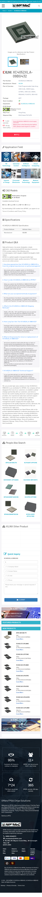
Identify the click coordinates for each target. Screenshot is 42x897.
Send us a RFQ (6, 816)
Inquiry (24, 851)
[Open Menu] (3, 6)
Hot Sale (32, 849)
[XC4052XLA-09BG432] (11, 533)
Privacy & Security (11, 885)
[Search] (39, 5)
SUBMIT (22, 600)
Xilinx (13, 853)
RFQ (17, 135)
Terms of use (21, 885)
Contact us (15, 851)
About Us (14, 849)
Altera (23, 849)
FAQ (4, 851)
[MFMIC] (11, 824)
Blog (4, 853)
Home (4, 849)
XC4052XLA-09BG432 (28, 103)
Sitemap (3, 885)
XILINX (21, 83)
